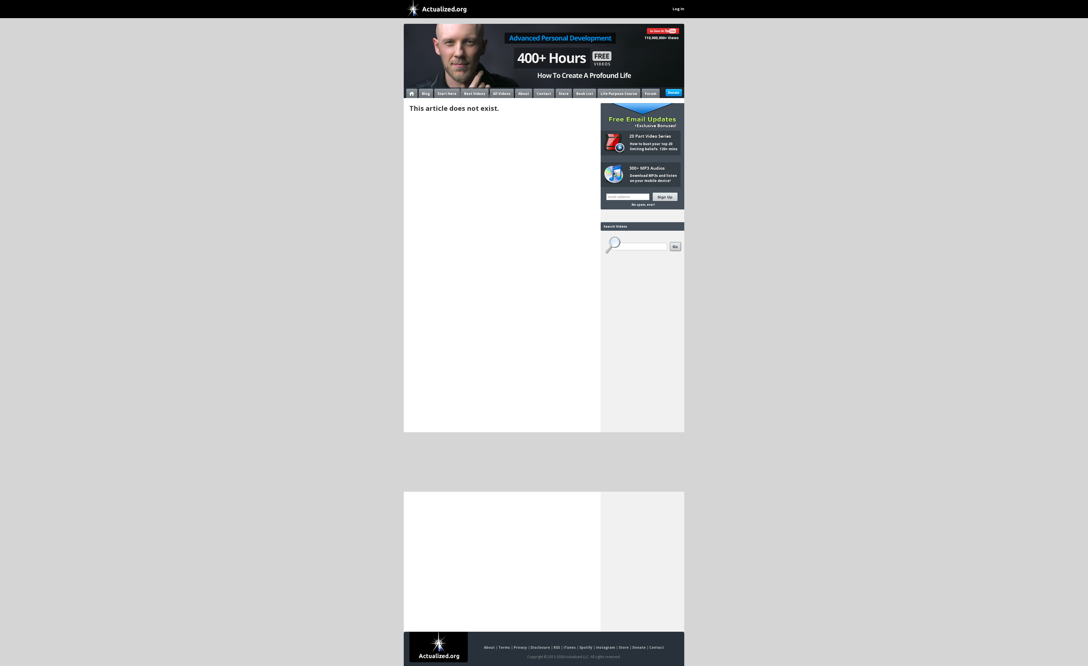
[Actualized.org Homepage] (438, 647)
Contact (544, 93)
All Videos (502, 93)
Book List (584, 93)
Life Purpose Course (619, 93)
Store (564, 93)
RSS (557, 647)
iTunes (570, 647)
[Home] (411, 93)
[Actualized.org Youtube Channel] (663, 31)
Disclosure (540, 647)
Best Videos (474, 93)
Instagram (605, 647)
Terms (504, 647)
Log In (678, 8)
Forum (650, 93)
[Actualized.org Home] (437, 9)
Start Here (446, 93)
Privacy (520, 647)
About (523, 93)
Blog (426, 93)
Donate (639, 647)
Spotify (585, 647)
